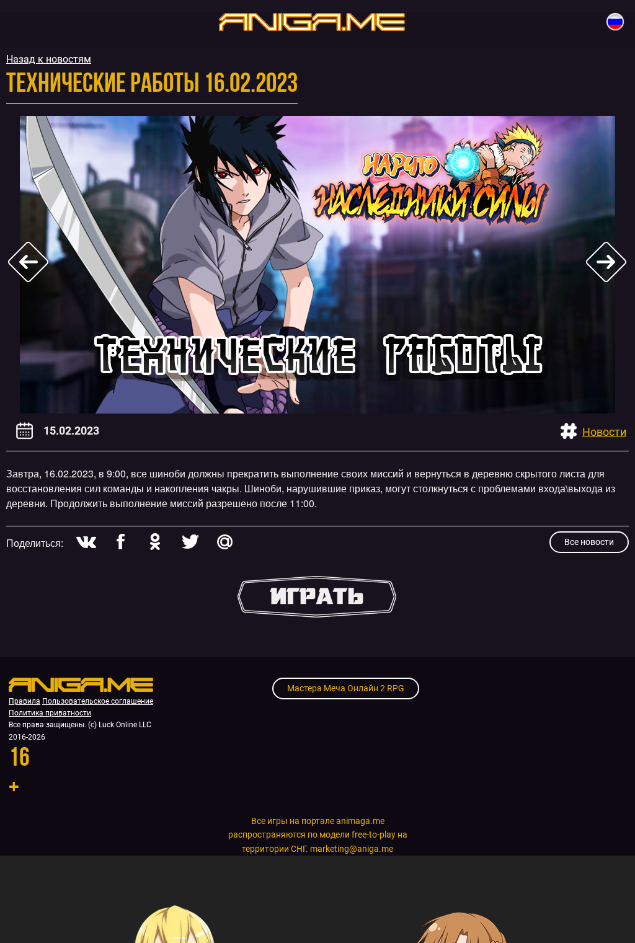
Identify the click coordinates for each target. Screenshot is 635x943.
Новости (604, 431)
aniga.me (311, 21)
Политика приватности (50, 713)
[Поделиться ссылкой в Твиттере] (189, 541)
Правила (24, 701)
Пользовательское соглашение (97, 701)
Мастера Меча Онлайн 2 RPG (345, 688)
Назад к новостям (48, 59)
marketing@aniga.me (351, 849)
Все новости (589, 542)
